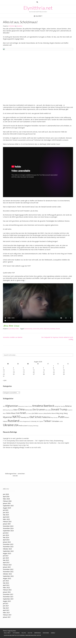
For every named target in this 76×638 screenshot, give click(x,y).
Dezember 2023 (8, 544)
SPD (38, 421)
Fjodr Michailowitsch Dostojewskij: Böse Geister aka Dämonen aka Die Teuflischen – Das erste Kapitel (36, 443)
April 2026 (6, 496)
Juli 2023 (5, 556)
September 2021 (8, 599)
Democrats (28, 410)
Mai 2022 (6, 583)
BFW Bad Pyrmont (8, 410)
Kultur (30, 633)
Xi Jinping (30, 425)
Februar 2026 (7, 501)
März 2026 (6, 499)
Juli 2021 (5, 603)
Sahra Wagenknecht (25, 421)
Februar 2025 (7, 521)
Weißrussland (23, 425)
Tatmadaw (55, 421)
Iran (18, 413)
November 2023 (8, 547)
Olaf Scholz (47, 329)
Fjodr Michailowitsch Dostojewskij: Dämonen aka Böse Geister (22, 635)
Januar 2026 (7, 503)
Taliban (47, 421)
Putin (61, 417)
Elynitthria (19, 26)
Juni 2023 (6, 558)
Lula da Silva (36, 329)
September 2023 (8, 551)
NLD (28, 417)
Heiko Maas (10, 413)
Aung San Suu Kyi (60, 406)
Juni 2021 (6, 606)
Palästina (46, 417)
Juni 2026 (6, 494)
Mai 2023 (6, 560)
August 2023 (7, 553)
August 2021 (7, 601)
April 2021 (6, 610)
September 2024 (8, 531)
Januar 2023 (7, 567)
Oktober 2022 (7, 574)
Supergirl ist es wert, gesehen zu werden (16, 438)
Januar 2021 (7, 617)
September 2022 (8, 576)
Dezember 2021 (8, 594)
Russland (52, 329)
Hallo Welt (7, 633)
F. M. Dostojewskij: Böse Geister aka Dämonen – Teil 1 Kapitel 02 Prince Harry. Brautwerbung (33, 441)
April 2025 (6, 517)
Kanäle (53, 633)
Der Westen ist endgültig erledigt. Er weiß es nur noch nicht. (22, 447)
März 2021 (6, 612)
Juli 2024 (5, 533)
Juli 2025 (5, 510)
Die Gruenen (39, 409)
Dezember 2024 (8, 526)
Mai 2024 (6, 537)
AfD (4, 406)
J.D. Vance (29, 413)
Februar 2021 (7, 615)
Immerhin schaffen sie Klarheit (12, 337)
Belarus (68, 406)
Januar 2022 (7, 592)
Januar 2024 (7, 542)
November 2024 (8, 528)
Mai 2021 (6, 608)
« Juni (4, 380)
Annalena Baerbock (43, 405)
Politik (17, 329)
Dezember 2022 (8, 569)
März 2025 (6, 519)
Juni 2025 (6, 512)
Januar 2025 (7, 524)
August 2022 (7, 578)
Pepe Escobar (54, 417)
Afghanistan (11, 405)
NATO (41, 329)
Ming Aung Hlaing (62, 413)
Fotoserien (16, 633)
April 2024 (6, 540)
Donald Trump (59, 409)
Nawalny (23, 417)
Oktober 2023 (7, 549)
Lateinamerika (28, 329)
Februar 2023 (7, 565)
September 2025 (8, 506)
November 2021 (8, 597)
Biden (15, 410)
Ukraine (58, 329)
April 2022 (6, 585)
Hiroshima (46, 633)
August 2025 (7, 508)
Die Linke (48, 410)
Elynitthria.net (38, 7)
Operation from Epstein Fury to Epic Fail (15, 445)
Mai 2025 (6, 515)
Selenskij (33, 421)
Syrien (41, 421)
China (21, 409)
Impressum (37, 633)
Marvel (54, 413)
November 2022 (8, 572)
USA (16, 425)
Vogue (9, 631)
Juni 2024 (6, 535)
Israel (23, 412)
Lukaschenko (47, 413)
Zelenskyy (35, 425)
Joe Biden (35, 413)
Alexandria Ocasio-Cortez (25, 406)
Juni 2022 (6, 581)
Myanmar (7, 417)
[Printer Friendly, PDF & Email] (11, 326)
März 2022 (6, 587)
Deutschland (11, 329)
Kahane (40, 413)
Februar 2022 (7, 590)
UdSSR (61, 421)
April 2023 (6, 562)
